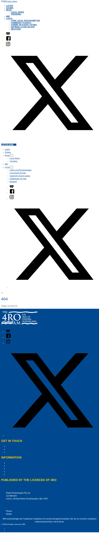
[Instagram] (8, 46)
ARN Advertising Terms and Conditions (22, 469)
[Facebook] (8, 40)
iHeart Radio (11, 531)
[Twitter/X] (52, 138)
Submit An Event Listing (24, 25)
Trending (16, 14)
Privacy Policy (12, 463)
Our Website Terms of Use (17, 472)
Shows (9, 8)
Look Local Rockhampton (25, 21)
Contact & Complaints (15, 446)
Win (8, 16)
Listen (9, 6)
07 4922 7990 (18, 514)
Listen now (7, 145)
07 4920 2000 (19, 511)
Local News (17, 12)
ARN (8, 528)
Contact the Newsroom (16, 452)
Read (9, 10)
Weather (16, 29)
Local (9, 19)
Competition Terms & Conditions (20, 466)
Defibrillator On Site (23, 27)
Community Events (21, 23)
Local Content (12, 475)
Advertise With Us (13, 449)
